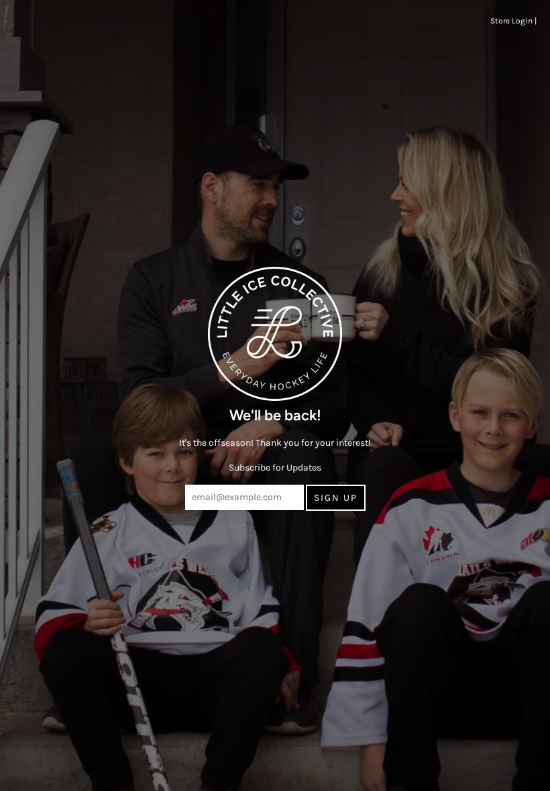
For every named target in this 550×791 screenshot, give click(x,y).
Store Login (511, 20)
